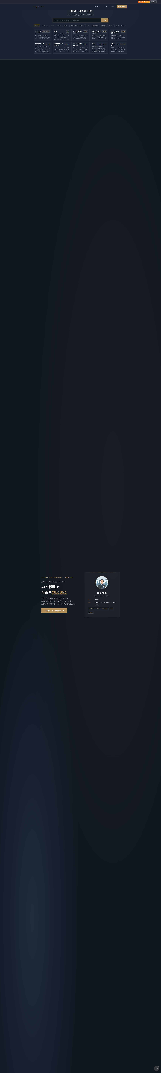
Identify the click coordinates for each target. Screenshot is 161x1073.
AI (88, 25)
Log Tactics (39, 6)
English (153, 2)
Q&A (112, 7)
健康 (111, 25)
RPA (59, 25)
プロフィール (98, 7)
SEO (65, 25)
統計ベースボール (121, 25)
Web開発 (103, 25)
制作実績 (95, 25)
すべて (37, 25)
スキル (106, 7)
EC (52, 25)
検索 (105, 20)
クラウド (45, 25)
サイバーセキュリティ (77, 25)
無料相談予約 (122, 7)
